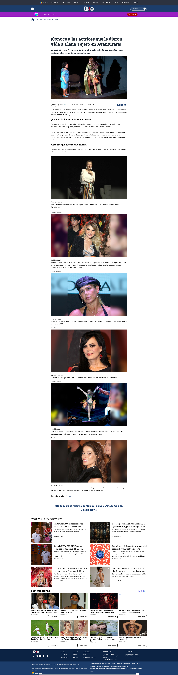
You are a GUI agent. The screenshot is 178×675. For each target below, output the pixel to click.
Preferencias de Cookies (108, 663)
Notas (69, 496)
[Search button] (144, 9)
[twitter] (33, 657)
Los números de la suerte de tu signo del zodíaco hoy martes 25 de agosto (129, 547)
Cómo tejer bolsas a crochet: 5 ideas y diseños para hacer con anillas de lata (128, 569)
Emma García (61, 106)
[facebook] (43, 657)
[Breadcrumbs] (33, 19)
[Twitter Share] (122, 105)
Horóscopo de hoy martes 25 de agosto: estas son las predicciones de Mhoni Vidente (70, 570)
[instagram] (37, 657)
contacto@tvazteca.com (132, 654)
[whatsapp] (47, 656)
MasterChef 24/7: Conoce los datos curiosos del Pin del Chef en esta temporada (68, 525)
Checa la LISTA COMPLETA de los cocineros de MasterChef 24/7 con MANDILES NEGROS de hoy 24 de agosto (68, 547)
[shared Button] (125, 105)
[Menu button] (39, 8)
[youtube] (40, 657)
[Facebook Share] (118, 105)
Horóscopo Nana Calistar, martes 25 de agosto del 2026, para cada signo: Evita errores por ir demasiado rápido (129, 525)
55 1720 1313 (128, 656)
